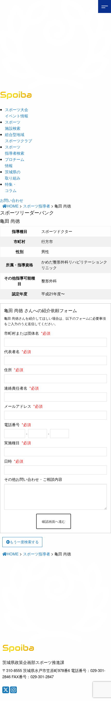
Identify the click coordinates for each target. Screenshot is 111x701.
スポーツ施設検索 (12, 125)
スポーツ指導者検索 (14, 150)
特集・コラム (11, 187)
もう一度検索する (24, 541)
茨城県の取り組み (12, 175)
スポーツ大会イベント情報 (16, 112)
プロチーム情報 (14, 162)
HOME (13, 206)
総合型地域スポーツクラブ (18, 137)
